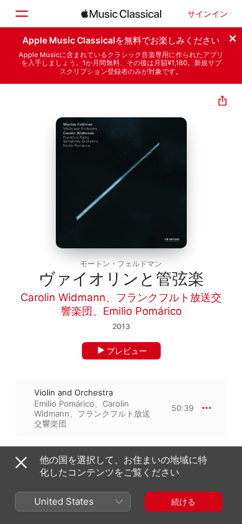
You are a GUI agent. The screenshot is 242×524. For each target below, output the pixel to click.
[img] (121, 13)
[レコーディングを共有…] (222, 102)
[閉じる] (232, 36)
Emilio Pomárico (142, 311)
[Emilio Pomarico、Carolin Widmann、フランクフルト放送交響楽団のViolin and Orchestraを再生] (8, 408)
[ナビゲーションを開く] (21, 13)
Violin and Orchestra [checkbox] (73, 392)
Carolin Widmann (62, 297)
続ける (183, 502)
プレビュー (127, 351)
